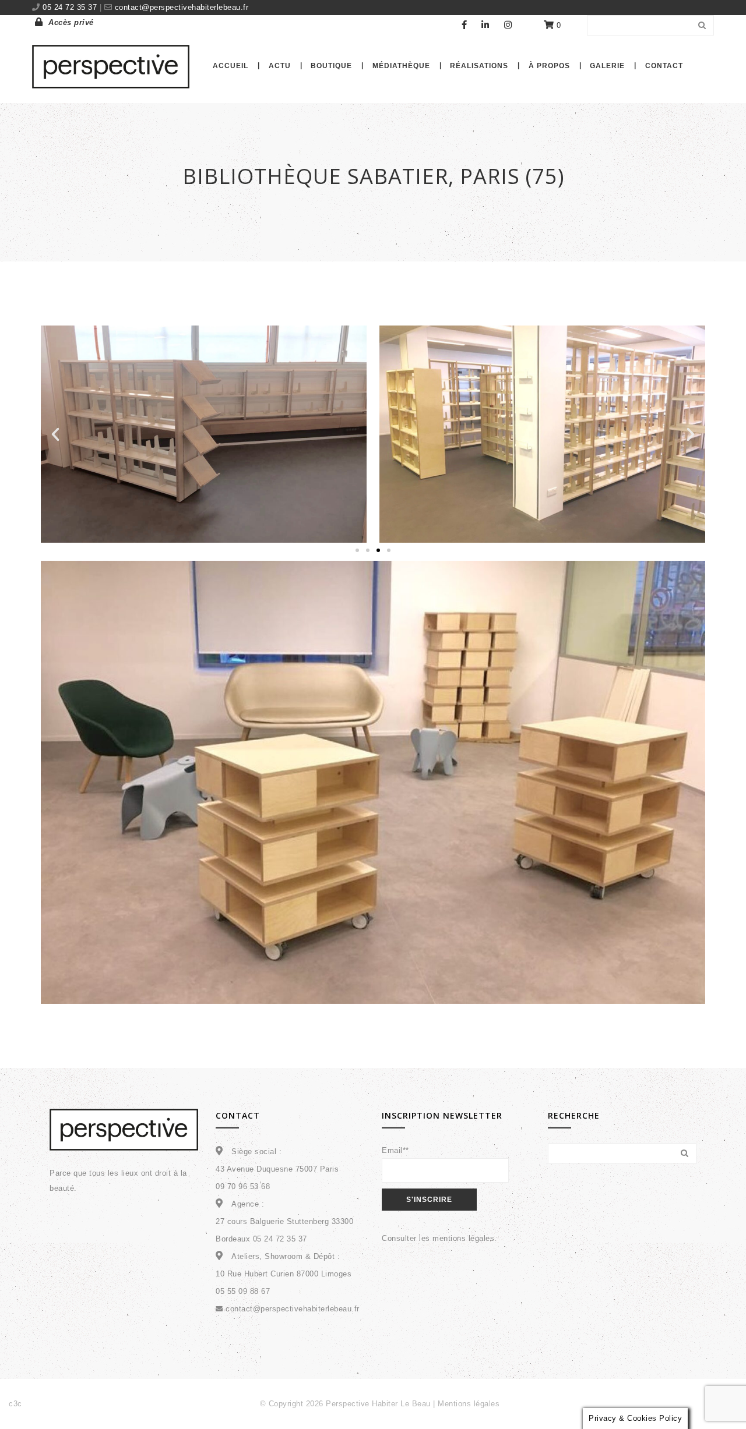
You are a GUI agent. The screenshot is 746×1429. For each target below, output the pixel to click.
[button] (55, 434)
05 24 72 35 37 (71, 7)
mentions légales (463, 1238)
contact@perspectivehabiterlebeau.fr (180, 7)
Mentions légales (468, 1403)
